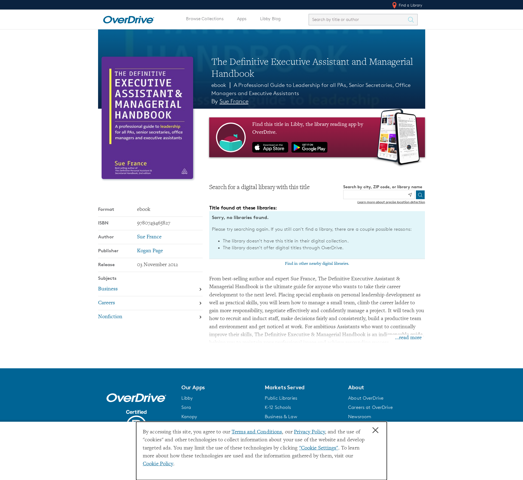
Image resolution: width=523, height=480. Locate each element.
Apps (242, 18)
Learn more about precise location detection (391, 202)
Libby (187, 398)
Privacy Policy (309, 432)
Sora (186, 407)
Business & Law (281, 416)
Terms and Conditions (257, 432)
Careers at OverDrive (370, 407)
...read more (408, 338)
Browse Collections (204, 18)
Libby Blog (270, 18)
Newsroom (359, 416)
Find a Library (410, 5)
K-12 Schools (278, 407)
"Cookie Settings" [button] (318, 448)
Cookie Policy (158, 464)
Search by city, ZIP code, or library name (382, 186)
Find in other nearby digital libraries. (317, 264)
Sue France (234, 101)
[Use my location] (410, 194)
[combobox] (358, 19)
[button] (219, 387)
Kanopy (189, 416)
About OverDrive (366, 398)
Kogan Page (150, 251)
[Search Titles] (412, 19)
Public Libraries (281, 398)
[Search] (420, 194)
